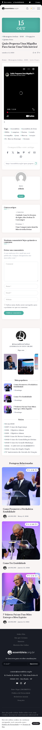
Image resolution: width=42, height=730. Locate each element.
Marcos (24, 135)
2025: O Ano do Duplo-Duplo (17, 449)
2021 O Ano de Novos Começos (18, 436)
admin (21, 189)
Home (4, 60)
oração (32, 135)
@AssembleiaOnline (21, 344)
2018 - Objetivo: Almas (14, 430)
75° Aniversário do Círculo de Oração (21, 452)
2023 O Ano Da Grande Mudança (19, 443)
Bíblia (7, 132)
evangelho (9, 135)
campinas (15, 132)
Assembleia (15, 129)
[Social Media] (17, 683)
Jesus (17, 135)
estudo (32, 132)
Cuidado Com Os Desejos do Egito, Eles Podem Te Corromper (26, 217)
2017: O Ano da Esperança (16, 427)
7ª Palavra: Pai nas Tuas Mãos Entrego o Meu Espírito (25, 408)
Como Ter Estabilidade (23, 397)
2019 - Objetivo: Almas (14, 433)
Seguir (21, 196)
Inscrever (34, 664)
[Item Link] (8, 387)
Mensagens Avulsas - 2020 (18, 60)
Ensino (24, 132)
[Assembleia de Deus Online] (10, 8)
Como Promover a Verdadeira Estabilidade (25, 386)
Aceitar (36, 723)
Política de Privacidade (10, 724)
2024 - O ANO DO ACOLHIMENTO (19, 446)
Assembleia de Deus (29, 129)
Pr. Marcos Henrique (13, 139)
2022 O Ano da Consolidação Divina (20, 439)
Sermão (27, 139)
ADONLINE (12, 516)
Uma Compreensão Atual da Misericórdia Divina (27, 228)
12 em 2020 (10, 424)
